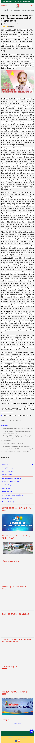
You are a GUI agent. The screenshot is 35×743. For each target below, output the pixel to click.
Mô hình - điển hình (7, 491)
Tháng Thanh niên (7, 498)
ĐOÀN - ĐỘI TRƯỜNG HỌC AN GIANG (15, 614)
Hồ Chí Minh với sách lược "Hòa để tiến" (13, 443)
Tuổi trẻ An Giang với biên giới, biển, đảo (12, 495)
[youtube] (19, 740)
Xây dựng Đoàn (6, 488)
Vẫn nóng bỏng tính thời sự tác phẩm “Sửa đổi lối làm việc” (18, 428)
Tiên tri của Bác (7, 440)
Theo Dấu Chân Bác (15, 10)
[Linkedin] (13, 420)
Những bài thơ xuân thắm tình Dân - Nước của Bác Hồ (17, 452)
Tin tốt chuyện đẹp (7, 475)
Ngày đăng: (5, 24)
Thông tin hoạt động (7, 468)
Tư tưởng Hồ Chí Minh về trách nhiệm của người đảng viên (18, 449)
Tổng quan (5, 464)
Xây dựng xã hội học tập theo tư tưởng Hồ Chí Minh (16, 446)
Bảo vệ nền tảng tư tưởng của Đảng (11, 478)
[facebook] (16, 740)
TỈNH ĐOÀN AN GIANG (10, 561)
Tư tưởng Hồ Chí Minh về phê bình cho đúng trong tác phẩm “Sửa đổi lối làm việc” (17, 432)
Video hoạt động (6, 485)
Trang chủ (5, 10)
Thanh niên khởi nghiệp (8, 502)
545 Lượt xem (21, 24)
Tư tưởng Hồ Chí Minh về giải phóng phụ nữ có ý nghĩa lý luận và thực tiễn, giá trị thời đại (17, 437)
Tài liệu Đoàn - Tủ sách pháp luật (10, 481)
